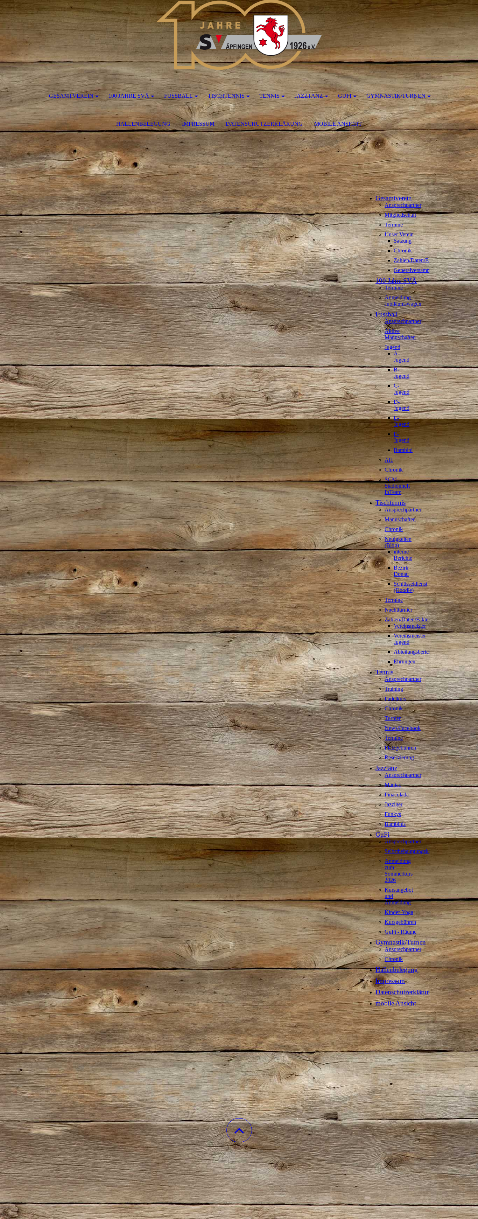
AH (389, 460)
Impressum (198, 124)
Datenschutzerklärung (264, 124)
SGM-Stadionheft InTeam (397, 485)
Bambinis (395, 824)
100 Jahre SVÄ (128, 96)
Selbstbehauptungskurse (411, 851)
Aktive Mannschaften (400, 334)
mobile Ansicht (338, 124)
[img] (239, 35)
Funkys (393, 814)
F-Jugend (401, 437)
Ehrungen (404, 661)
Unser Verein (399, 234)
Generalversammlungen (420, 270)
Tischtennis (226, 96)
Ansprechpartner (403, 205)
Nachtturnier (398, 610)
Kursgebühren (400, 922)
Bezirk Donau (401, 571)
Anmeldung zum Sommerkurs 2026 (399, 870)
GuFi (344, 96)
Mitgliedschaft (400, 215)
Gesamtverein (71, 96)
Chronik (403, 250)
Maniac (393, 785)
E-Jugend (401, 421)
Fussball (178, 96)
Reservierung (399, 757)
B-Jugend (401, 373)
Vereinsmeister (410, 626)
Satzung (403, 241)
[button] (239, 1130)
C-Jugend (401, 389)
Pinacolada (397, 794)
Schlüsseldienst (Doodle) (410, 587)
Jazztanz (309, 96)
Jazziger (393, 804)
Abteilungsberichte (414, 652)
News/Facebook (403, 728)
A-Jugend (401, 356)
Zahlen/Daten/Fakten (417, 260)
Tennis (269, 96)
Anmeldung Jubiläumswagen (403, 300)
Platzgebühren (400, 748)
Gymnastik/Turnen (396, 96)
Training (394, 689)
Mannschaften (400, 519)
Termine (394, 225)
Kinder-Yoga (399, 912)
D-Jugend (401, 405)
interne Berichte (403, 555)
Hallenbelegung (143, 124)
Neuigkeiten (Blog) (398, 542)
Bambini (403, 450)
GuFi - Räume (400, 932)
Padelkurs (395, 699)
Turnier (393, 718)
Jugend (392, 347)
